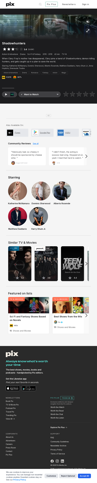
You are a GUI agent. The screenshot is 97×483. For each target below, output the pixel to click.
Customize (51, 476)
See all (36, 143)
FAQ (52, 437)
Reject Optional (68, 476)
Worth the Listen (57, 418)
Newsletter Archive (58, 446)
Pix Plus (9, 455)
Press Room (11, 448)
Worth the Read (57, 411)
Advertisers (10, 441)
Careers (9, 444)
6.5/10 (8, 77)
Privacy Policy (56, 450)
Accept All (84, 476)
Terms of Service (58, 454)
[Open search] (40, 4)
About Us (9, 437)
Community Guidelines (60, 442)
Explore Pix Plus (58, 427)
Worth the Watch (57, 407)
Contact (9, 451)
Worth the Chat (57, 414)
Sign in (85, 4)
